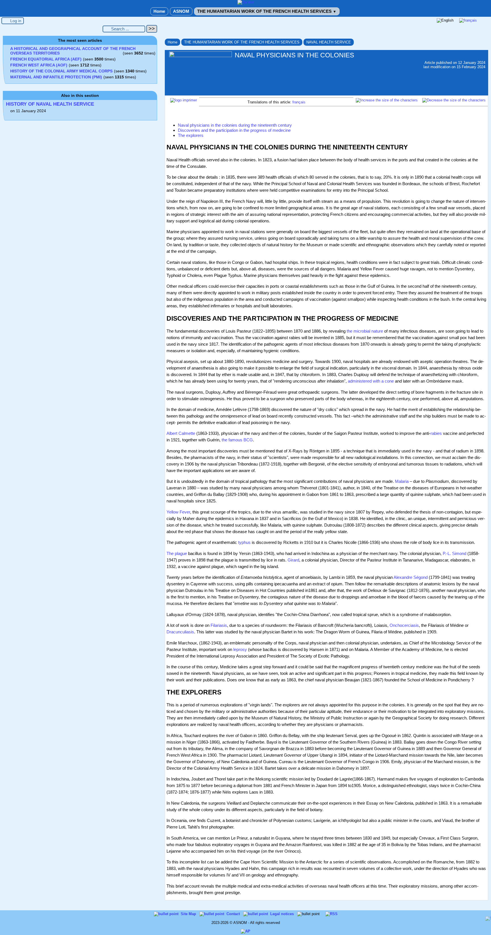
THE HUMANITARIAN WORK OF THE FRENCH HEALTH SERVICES (266, 11)
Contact (233, 914)
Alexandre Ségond (411, 577)
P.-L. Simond (454, 553)
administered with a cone (371, 381)
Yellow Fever (178, 512)
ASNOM (181, 11)
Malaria (402, 481)
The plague (177, 553)
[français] (468, 20)
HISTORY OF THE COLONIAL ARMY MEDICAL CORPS (61, 71)
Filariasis (219, 625)
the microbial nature (365, 331)
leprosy (240, 649)
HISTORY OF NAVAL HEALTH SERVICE (50, 104)
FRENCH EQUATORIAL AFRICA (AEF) (46, 59)
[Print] (183, 100)
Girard (293, 560)
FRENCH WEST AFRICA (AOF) (38, 65)
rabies (436, 433)
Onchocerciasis (404, 625)
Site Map (189, 914)
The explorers (190, 135)
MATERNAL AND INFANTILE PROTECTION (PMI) (56, 77)
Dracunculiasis (180, 631)
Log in (15, 20)
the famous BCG (237, 439)
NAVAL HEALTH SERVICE (328, 42)
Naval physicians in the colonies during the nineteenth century (235, 125)
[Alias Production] (245, 931)
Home (159, 11)
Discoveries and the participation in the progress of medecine (234, 130)
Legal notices (282, 914)
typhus (244, 542)
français (298, 102)
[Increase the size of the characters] (387, 100)
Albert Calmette (181, 433)
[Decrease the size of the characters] (454, 100)
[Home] (246, 2)
